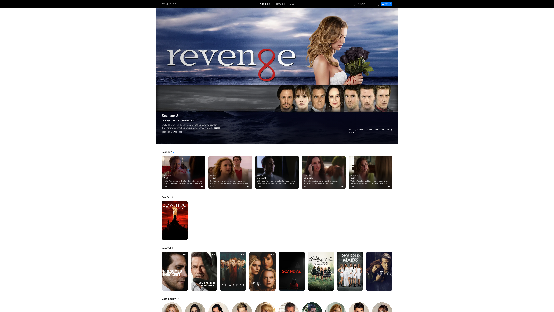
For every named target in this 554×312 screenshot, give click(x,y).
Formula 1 (280, 3)
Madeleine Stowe (365, 129)
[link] (168, 197)
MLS (291, 3)
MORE (217, 128)
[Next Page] (395, 172)
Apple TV (265, 3)
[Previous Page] (159, 172)
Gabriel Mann (380, 129)
